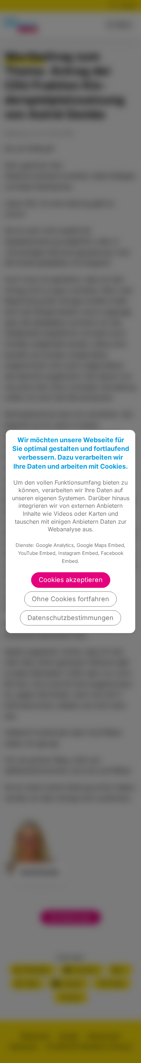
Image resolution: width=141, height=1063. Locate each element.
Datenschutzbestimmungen (70, 618)
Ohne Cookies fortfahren (70, 599)
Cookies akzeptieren (71, 579)
